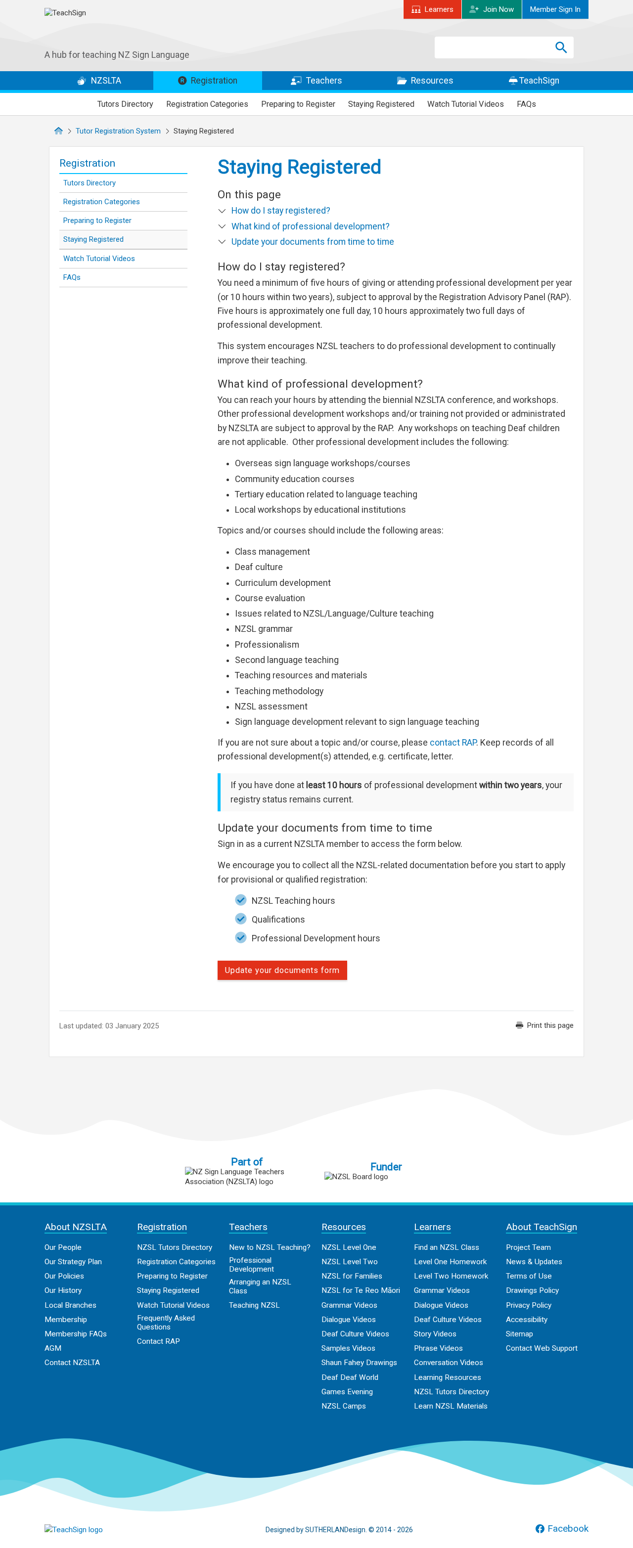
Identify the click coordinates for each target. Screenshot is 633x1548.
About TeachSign (541, 1227)
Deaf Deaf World (349, 1377)
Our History (63, 1290)
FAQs (526, 104)
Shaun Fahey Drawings (359, 1362)
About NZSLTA (76, 1227)
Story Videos (435, 1333)
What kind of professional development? (310, 226)
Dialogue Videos (348, 1319)
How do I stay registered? (280, 211)
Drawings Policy (532, 1290)
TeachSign (538, 81)
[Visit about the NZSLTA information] (247, 1177)
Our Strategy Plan (73, 1261)
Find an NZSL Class (446, 1247)
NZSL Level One (348, 1247)
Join (498, 9)
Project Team (528, 1247)
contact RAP (453, 743)
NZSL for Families (351, 1276)
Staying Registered (381, 104)
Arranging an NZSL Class (260, 1286)
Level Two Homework (451, 1276)
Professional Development (251, 1265)
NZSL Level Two (349, 1261)
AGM (53, 1348)
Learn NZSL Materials (451, 1406)
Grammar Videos (349, 1305)
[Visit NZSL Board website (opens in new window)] (386, 1177)
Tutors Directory (125, 104)
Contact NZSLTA (72, 1362)
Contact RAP (158, 1341)
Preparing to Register (298, 104)
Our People (63, 1247)
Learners (439, 9)
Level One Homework (450, 1261)
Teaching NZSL (254, 1305)
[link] (545, 1025)
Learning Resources (447, 1377)
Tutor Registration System (118, 131)
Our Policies (64, 1276)
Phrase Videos (438, 1348)
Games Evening (347, 1391)
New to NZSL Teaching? (270, 1247)
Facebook (567, 1528)
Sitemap (519, 1333)
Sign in (555, 9)
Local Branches (70, 1305)
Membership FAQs (76, 1333)
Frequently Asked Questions (166, 1322)
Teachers (323, 81)
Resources (431, 81)
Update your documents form (282, 970)
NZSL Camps (343, 1406)
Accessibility (526, 1319)
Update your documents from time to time (312, 242)
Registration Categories (207, 104)
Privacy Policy (528, 1305)
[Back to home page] (94, 1529)
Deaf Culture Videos (355, 1333)
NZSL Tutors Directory (174, 1247)
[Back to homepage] (119, 29)
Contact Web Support (542, 1348)
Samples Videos (348, 1348)
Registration (213, 81)
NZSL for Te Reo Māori (360, 1290)
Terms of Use (529, 1276)
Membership (66, 1319)
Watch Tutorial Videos (465, 104)
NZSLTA (105, 81)
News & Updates (534, 1261)
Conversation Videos (448, 1362)
